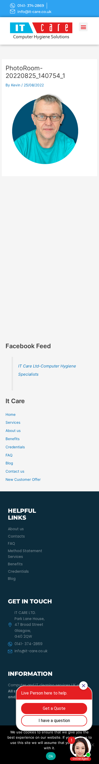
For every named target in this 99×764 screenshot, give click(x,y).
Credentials (15, 447)
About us (13, 430)
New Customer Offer (23, 479)
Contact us (15, 471)
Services (13, 422)
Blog (9, 463)
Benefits (13, 439)
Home (11, 414)
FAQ (9, 455)
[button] (83, 26)
